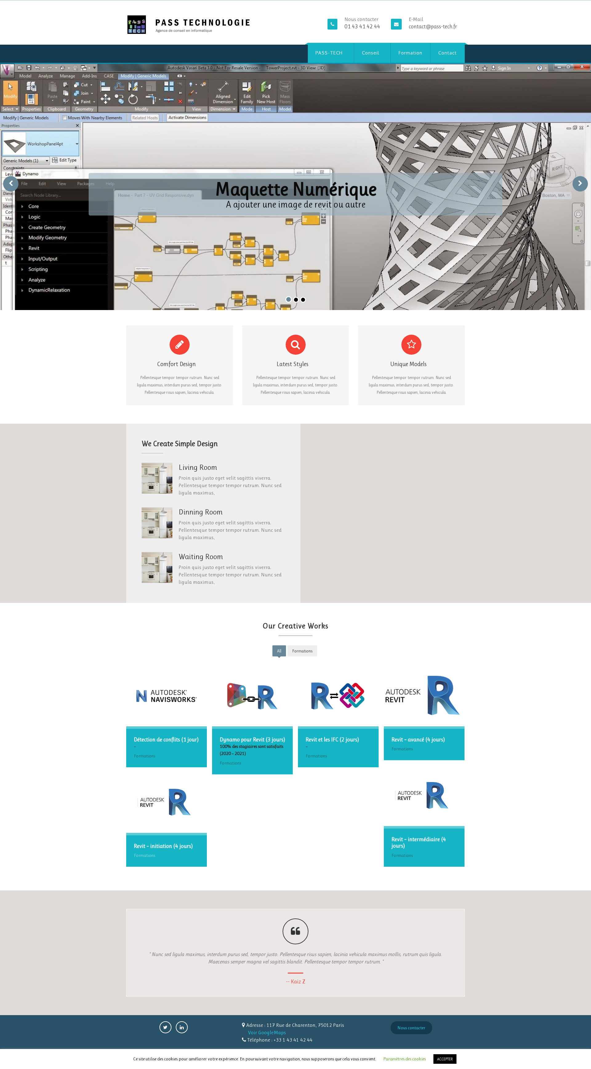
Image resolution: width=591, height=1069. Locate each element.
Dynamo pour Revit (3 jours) (252, 739)
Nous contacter (411, 1028)
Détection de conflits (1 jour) (166, 739)
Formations (302, 650)
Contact (447, 53)
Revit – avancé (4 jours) (418, 739)
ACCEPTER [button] (445, 1059)
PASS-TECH (329, 53)
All (279, 650)
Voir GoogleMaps (267, 1032)
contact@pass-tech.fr (433, 26)
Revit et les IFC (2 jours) (332, 739)
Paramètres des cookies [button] (404, 1059)
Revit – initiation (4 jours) (163, 846)
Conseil (370, 53)
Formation (410, 53)
